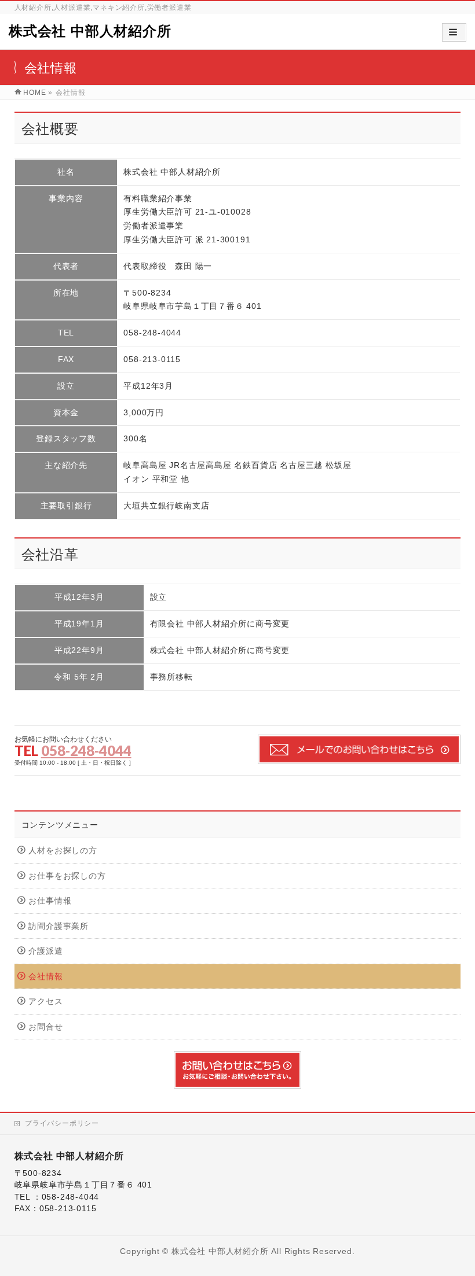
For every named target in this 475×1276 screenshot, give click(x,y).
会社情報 (45, 976)
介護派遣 (45, 951)
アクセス (45, 1001)
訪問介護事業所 (58, 926)
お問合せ (45, 1027)
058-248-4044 (86, 750)
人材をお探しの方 (62, 850)
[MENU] (454, 32)
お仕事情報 (49, 901)
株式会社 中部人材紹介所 (90, 31)
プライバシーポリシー (62, 1123)
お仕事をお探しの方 (66, 876)
